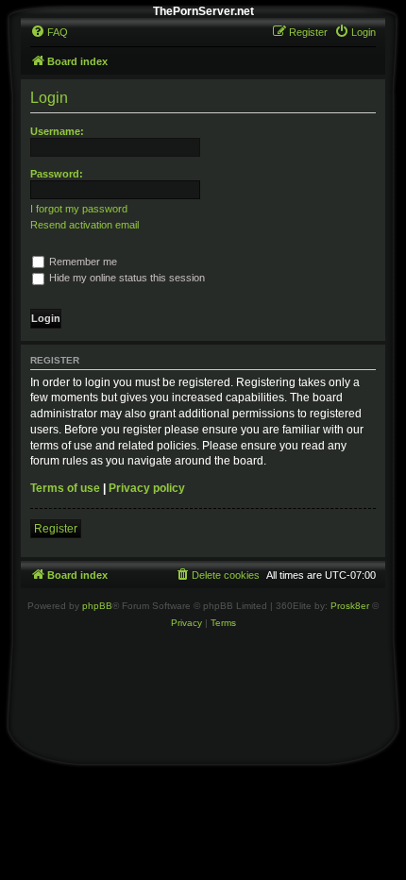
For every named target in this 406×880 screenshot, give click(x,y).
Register (55, 528)
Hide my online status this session (125, 277)
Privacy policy (147, 488)
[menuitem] (49, 32)
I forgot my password (78, 208)
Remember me (81, 261)
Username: (57, 131)
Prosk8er (349, 606)
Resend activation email (84, 224)
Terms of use (65, 488)
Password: (56, 173)
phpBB (97, 606)
